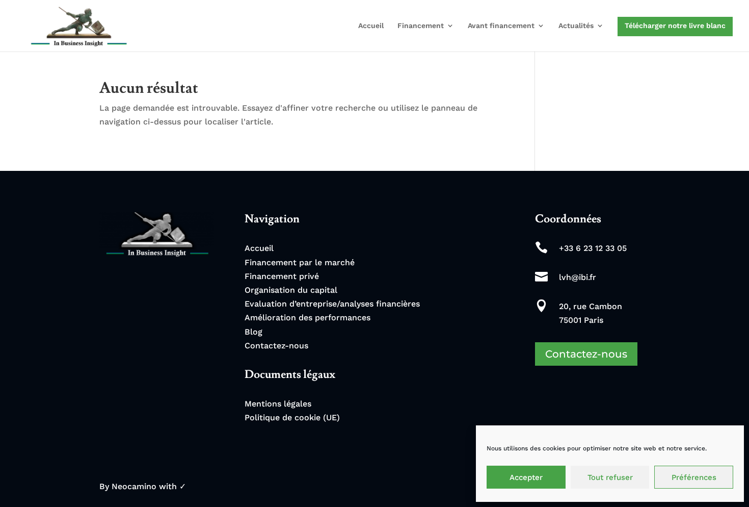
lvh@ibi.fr (577, 277)
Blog (253, 332)
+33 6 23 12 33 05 (593, 248)
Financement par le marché (300, 262)
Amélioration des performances (307, 317)
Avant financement (501, 26)
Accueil (371, 26)
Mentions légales (278, 404)
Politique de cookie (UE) (292, 417)
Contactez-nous (276, 345)
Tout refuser (610, 477)
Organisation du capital (291, 290)
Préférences (694, 477)
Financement (420, 26)
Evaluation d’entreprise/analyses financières (332, 304)
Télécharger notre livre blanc (675, 25)
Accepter (526, 477)
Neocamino (134, 486)
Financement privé (282, 276)
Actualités (576, 26)
